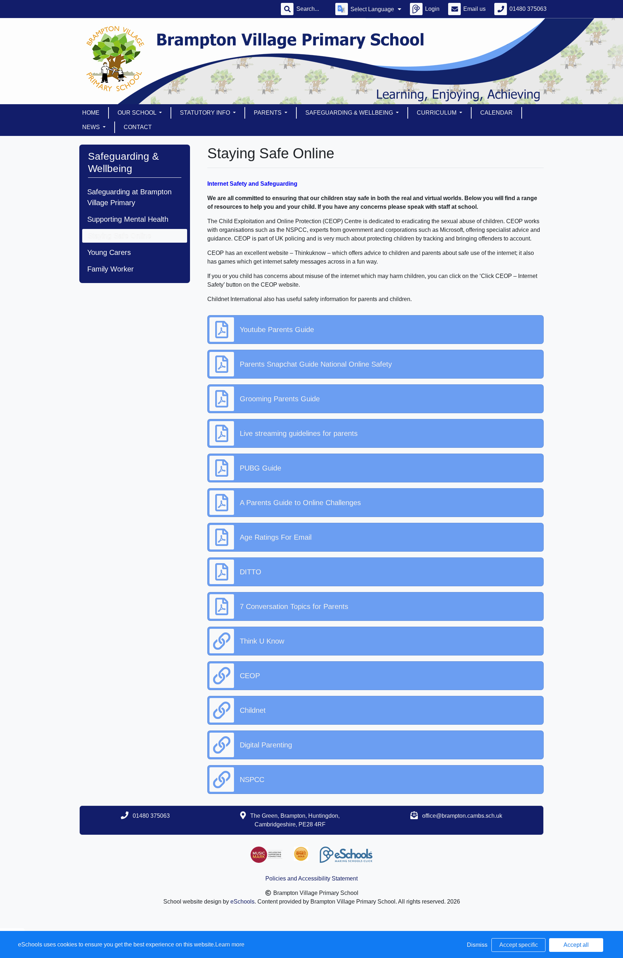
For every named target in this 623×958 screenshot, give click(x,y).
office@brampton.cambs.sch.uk (462, 816)
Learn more (229, 944)
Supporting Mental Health (127, 219)
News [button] (91, 127)
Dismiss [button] (477, 945)
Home (91, 113)
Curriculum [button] (437, 113)
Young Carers (109, 252)
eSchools (242, 902)
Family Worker (110, 269)
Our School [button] (138, 113)
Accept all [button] (576, 945)
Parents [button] (268, 113)
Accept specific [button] (518, 945)
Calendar (496, 113)
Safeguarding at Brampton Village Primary (129, 197)
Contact (138, 127)
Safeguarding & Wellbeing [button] (349, 113)
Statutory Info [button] (205, 113)
